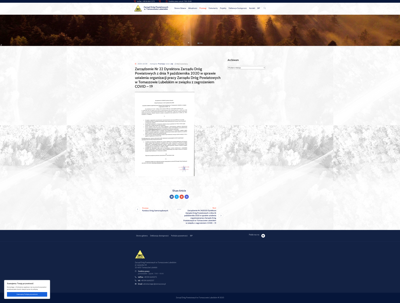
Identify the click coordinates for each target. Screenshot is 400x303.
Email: (152, 284)
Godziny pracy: (144, 271)
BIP (258, 8)
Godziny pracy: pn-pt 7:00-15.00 (180, 1)
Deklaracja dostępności (238, 8)
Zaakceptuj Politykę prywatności (27, 294)
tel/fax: (147, 277)
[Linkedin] (187, 197)
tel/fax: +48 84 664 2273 (146, 1)
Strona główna (180, 8)
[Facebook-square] (263, 236)
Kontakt (252, 8)
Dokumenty (213, 8)
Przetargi (202, 8)
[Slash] (179, 209)
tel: (146, 280)
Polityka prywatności (179, 236)
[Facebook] (172, 197)
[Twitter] (177, 197)
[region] (27, 289)
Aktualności (192, 8)
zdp (171, 64)
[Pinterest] (182, 197)
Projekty (223, 8)
